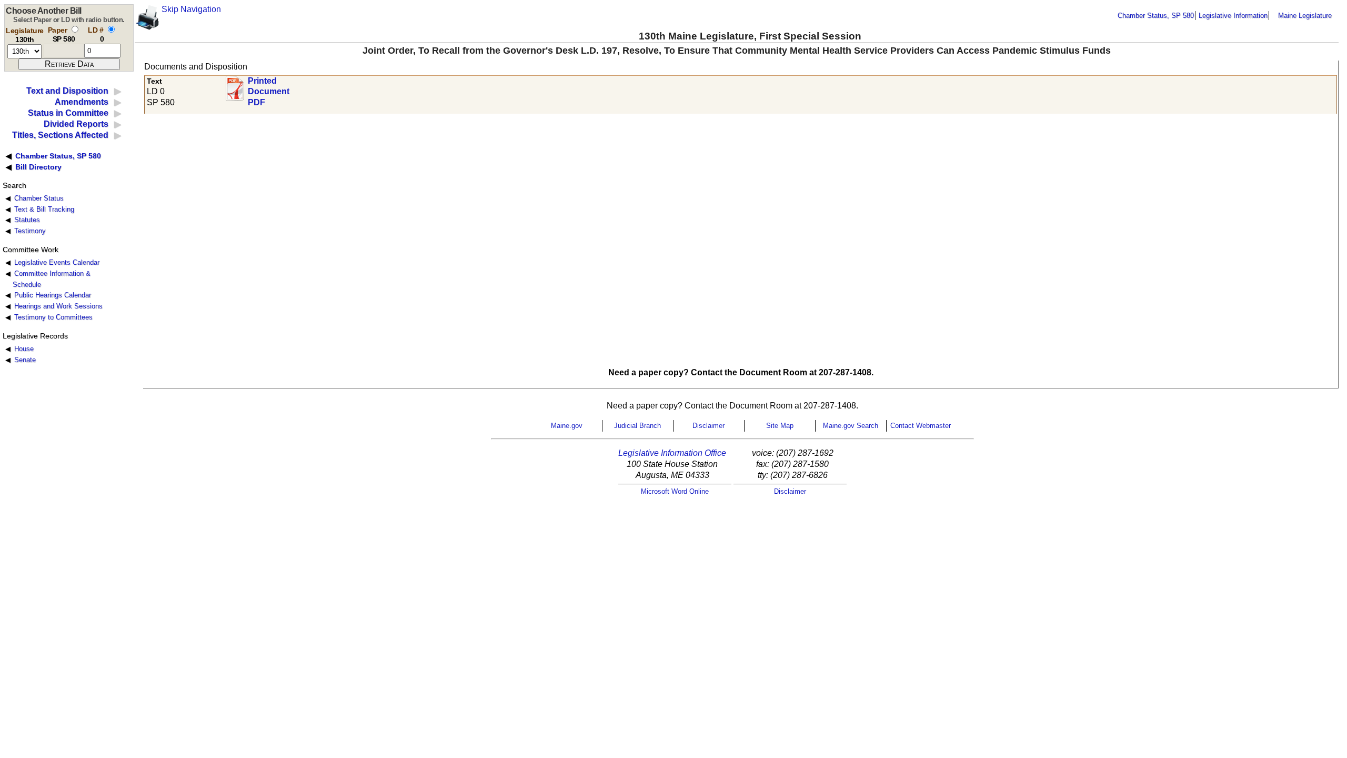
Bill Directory (38, 167)
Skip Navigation (191, 9)
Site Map (779, 426)
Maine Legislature (1305, 15)
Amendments (81, 101)
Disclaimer (708, 426)
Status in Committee (68, 112)
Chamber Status (39, 198)
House (24, 349)
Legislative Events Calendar (56, 262)
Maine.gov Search (850, 426)
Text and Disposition (67, 90)
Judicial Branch (637, 426)
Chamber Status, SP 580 (1156, 15)
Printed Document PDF (268, 88)
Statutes (27, 220)
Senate (25, 360)
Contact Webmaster (920, 426)
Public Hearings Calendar (52, 295)
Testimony (30, 231)
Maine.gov (566, 426)
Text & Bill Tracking (44, 209)
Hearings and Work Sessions (58, 306)
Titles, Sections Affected (60, 135)
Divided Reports (76, 123)
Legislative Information (1233, 15)
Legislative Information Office (672, 452)
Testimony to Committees (53, 317)
